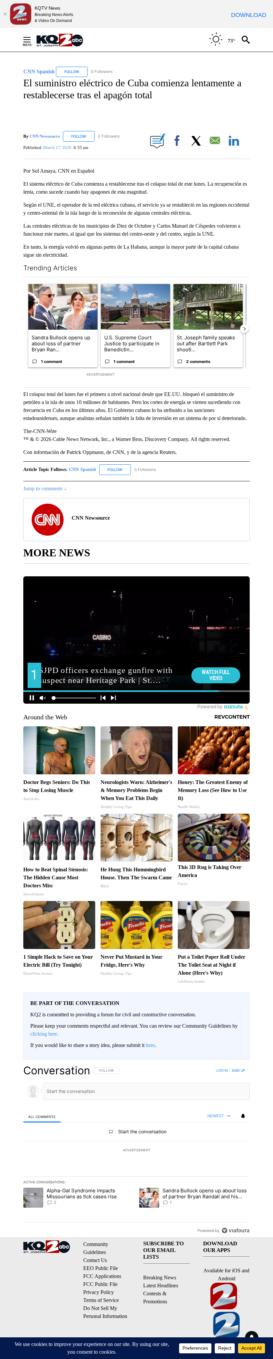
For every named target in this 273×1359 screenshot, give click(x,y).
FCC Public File (100, 1284)
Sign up (238, 1070)
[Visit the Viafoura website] (235, 1230)
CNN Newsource (45, 136)
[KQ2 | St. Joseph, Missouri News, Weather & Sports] (63, 39)
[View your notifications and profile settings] (243, 1116)
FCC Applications (102, 1276)
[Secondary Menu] (32, 39)
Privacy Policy (98, 1292)
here (150, 1045)
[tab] (42, 1116)
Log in (222, 1070)
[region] (136, 1150)
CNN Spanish (83, 469)
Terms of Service (101, 1300)
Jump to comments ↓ (45, 488)
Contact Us (95, 1260)
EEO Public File (100, 1268)
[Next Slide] (244, 328)
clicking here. (44, 1034)
